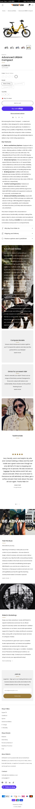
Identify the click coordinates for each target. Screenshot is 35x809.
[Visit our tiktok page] (13, 782)
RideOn (4, 54)
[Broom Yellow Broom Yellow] (16, 77)
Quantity (4, 92)
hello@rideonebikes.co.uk (10, 775)
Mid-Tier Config (18, 83)
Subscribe (17, 696)
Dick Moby (5, 740)
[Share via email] (22, 117)
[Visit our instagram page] (6, 782)
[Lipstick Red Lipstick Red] (13, 77)
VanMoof (4, 715)
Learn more (17, 352)
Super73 (4, 712)
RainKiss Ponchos (7, 746)
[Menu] (3, 5)
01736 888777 (5, 778)
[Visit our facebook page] (2, 782)
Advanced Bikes (6, 721)
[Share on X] (16, 117)
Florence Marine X (7, 743)
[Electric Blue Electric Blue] (9, 77)
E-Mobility (5, 728)
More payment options (17, 113)
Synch (3, 718)
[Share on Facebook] (13, 117)
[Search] (32, 5)
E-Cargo (4, 725)
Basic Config (6, 83)
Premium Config (7, 87)
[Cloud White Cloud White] (6, 77)
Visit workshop (6, 661)
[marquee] (17, 1)
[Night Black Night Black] (3, 77)
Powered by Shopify (17, 804)
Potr (3, 749)
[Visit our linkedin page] (9, 782)
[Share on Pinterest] (19, 117)
